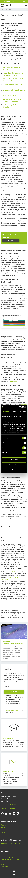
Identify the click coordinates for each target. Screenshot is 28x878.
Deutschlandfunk (13, 572)
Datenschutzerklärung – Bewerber (10, 859)
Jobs (2, 830)
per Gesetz (22, 340)
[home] (6, 5)
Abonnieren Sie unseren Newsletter (10, 843)
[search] (20, 5)
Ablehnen (14, 470)
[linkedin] (14, 813)
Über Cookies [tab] (22, 411)
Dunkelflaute (11, 509)
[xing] (18, 813)
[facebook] (2, 813)
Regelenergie (13, 381)
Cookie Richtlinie (5, 855)
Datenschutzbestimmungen (14, 710)
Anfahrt (3, 832)
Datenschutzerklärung (7, 857)
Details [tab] (14, 411)
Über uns (3, 825)
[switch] (24, 443)
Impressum (4, 862)
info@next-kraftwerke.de (9, 808)
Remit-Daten (4, 866)
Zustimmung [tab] (5, 411)
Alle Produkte (4, 827)
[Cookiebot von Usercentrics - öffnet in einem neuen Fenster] (19, 407)
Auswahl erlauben (14, 464)
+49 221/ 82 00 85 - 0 (13, 805)
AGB (2, 864)
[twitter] (6, 813)
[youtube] (10, 813)
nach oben (14, 873)
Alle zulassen (14, 459)
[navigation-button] (25, 5)
